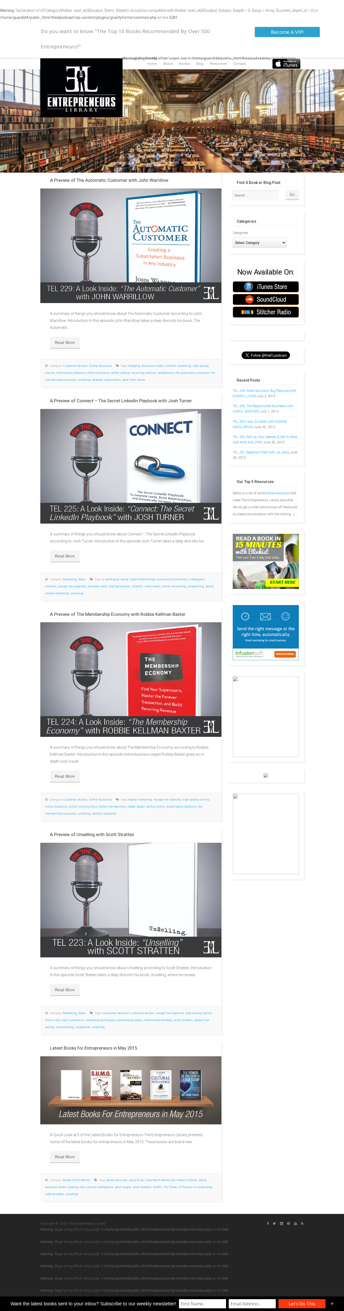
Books (184, 64)
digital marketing (140, 799)
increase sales (98, 586)
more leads (152, 586)
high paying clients (196, 799)
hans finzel (136, 1180)
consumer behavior (115, 1013)
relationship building (158, 1020)
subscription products (181, 806)
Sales (82, 579)
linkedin (137, 586)
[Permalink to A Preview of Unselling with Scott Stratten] (130, 900)
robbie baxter (136, 806)
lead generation (119, 586)
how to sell (52, 1020)
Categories (240, 233)
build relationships (143, 579)
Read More (65, 342)
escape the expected (72, 586)
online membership (112, 806)
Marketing (70, 579)
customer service (142, 1013)
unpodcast (83, 1027)
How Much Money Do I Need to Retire (171, 1180)
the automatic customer (192, 373)
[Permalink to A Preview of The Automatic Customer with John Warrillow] (130, 246)
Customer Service (75, 366)
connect (50, 586)
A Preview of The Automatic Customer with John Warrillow (109, 180)
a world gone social (115, 579)
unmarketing (65, 1027)
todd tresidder (54, 1194)
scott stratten (183, 1020)
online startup (120, 373)
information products (70, 373)
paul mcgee (123, 1187)
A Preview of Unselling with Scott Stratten (92, 834)
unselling (84, 380)
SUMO (157, 1187)
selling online (155, 806)
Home (152, 64)
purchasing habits (129, 1020)
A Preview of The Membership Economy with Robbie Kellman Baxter (117, 614)
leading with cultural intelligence (90, 1187)
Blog (199, 64)
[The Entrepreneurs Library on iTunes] (286, 63)
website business (104, 813)
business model (153, 366)
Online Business (100, 366)
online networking (174, 586)
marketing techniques (100, 1020)
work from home (133, 380)
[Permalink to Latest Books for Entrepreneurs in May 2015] (130, 1090)
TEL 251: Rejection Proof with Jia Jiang (261, 452)
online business (98, 373)
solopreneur (166, 373)
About (168, 64)
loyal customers (73, 1020)
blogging (134, 366)
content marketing (178, 366)
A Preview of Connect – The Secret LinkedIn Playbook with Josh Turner (121, 400)
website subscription (106, 380)
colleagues (196, 579)
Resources (218, 64)
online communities (83, 806)
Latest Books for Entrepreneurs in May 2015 (93, 1048)
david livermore (117, 1180)
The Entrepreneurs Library (81, 87)
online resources (278, 493)
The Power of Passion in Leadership (187, 1187)
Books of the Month (76, 1180)
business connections (172, 579)
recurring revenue (144, 373)
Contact (239, 64)
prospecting (196, 586)
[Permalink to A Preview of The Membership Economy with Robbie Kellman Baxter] (130, 679)
